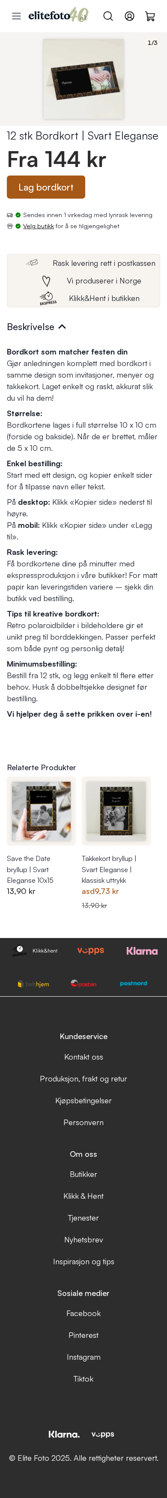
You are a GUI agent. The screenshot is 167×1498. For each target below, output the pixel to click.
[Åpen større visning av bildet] (83, 79)
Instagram (84, 1356)
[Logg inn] (129, 16)
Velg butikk (38, 225)
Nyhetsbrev (83, 1239)
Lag (46, 187)
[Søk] (108, 16)
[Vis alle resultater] (16, 16)
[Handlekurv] (150, 16)
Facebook (83, 1313)
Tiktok (83, 1378)
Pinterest (83, 1335)
